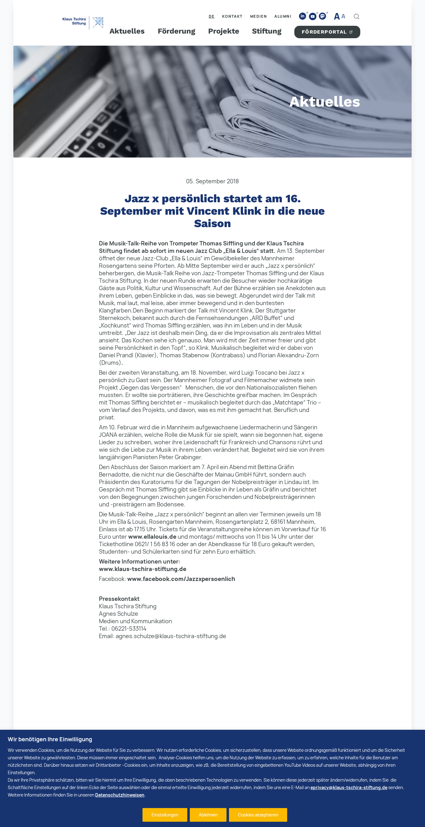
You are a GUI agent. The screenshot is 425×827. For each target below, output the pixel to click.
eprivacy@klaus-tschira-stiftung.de (349, 787)
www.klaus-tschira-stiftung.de (142, 569)
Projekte (223, 31)
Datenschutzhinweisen (119, 795)
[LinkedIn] (302, 16)
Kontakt (232, 16)
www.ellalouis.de (152, 536)
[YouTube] (312, 16)
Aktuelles (127, 31)
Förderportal (324, 32)
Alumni (283, 16)
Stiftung (266, 31)
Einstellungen (165, 815)
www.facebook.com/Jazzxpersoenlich (181, 579)
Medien (258, 16)
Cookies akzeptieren (258, 815)
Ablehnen (208, 815)
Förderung (176, 31)
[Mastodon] (322, 16)
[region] (212, 778)
